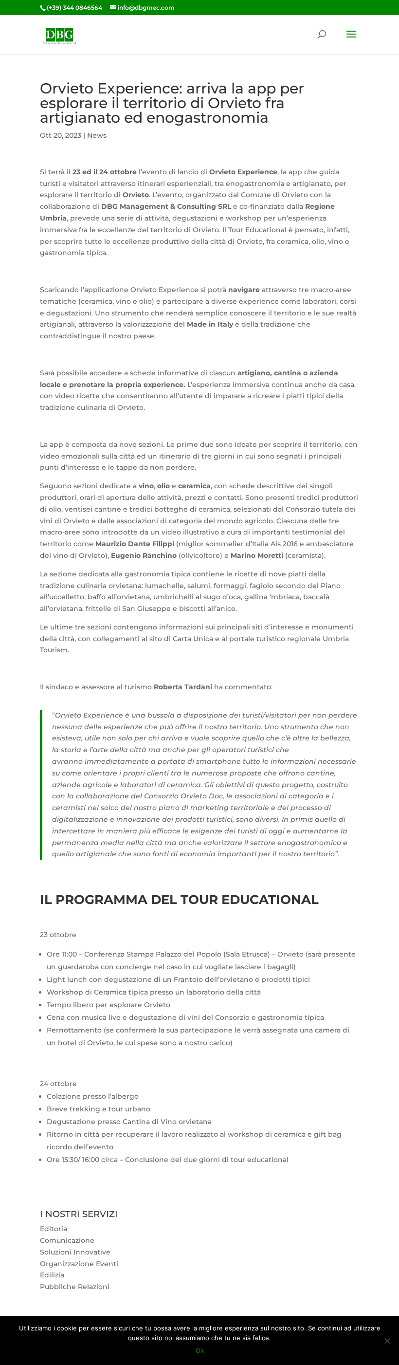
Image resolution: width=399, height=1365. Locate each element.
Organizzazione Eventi (79, 1263)
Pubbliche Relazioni (74, 1286)
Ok (200, 1350)
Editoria (53, 1228)
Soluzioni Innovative (75, 1252)
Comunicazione (67, 1240)
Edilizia (52, 1275)
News (97, 135)
